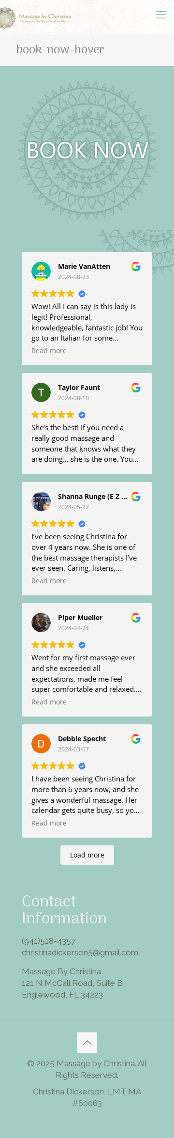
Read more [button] (49, 350)
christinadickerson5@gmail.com (80, 952)
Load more (87, 854)
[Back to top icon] (87, 1042)
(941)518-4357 (48, 941)
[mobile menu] (161, 14)
